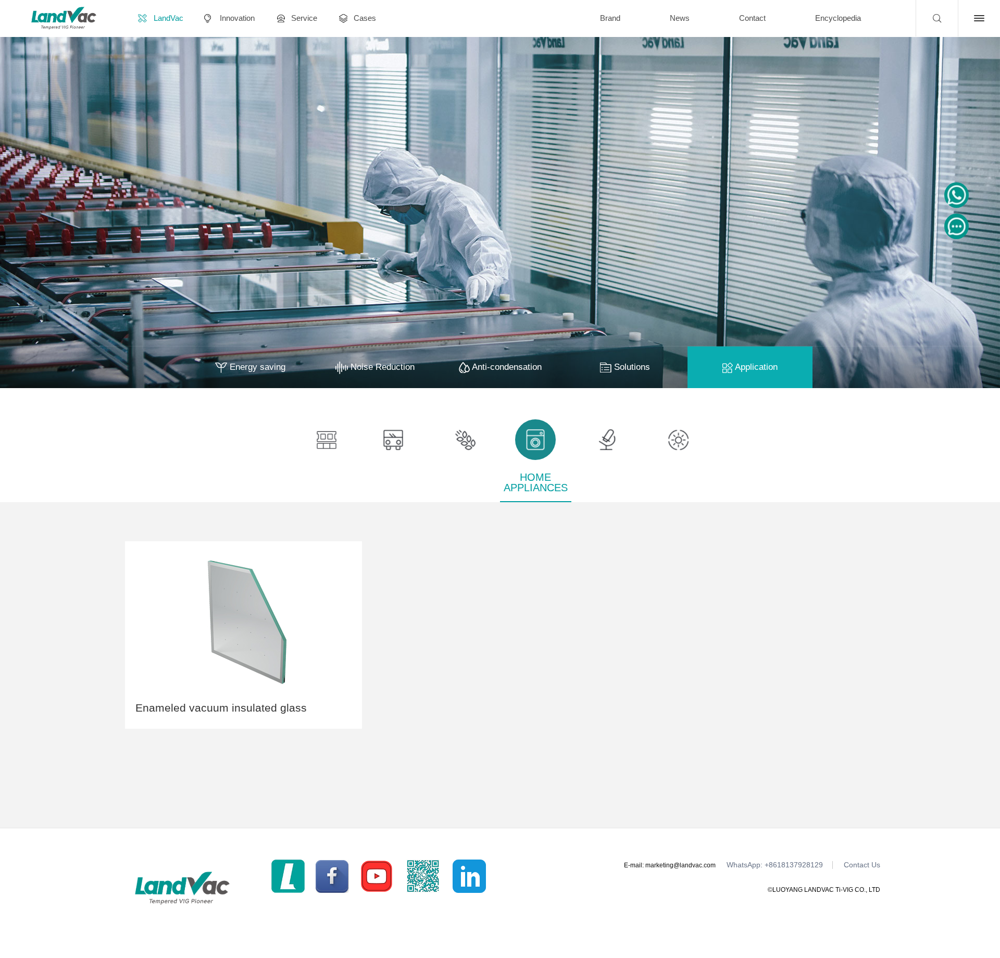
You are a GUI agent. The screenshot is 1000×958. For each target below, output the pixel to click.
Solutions (630, 367)
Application (755, 367)
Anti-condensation (506, 367)
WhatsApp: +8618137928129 (775, 865)
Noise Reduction (381, 367)
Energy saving (256, 367)
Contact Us (862, 865)
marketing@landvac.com (680, 865)
